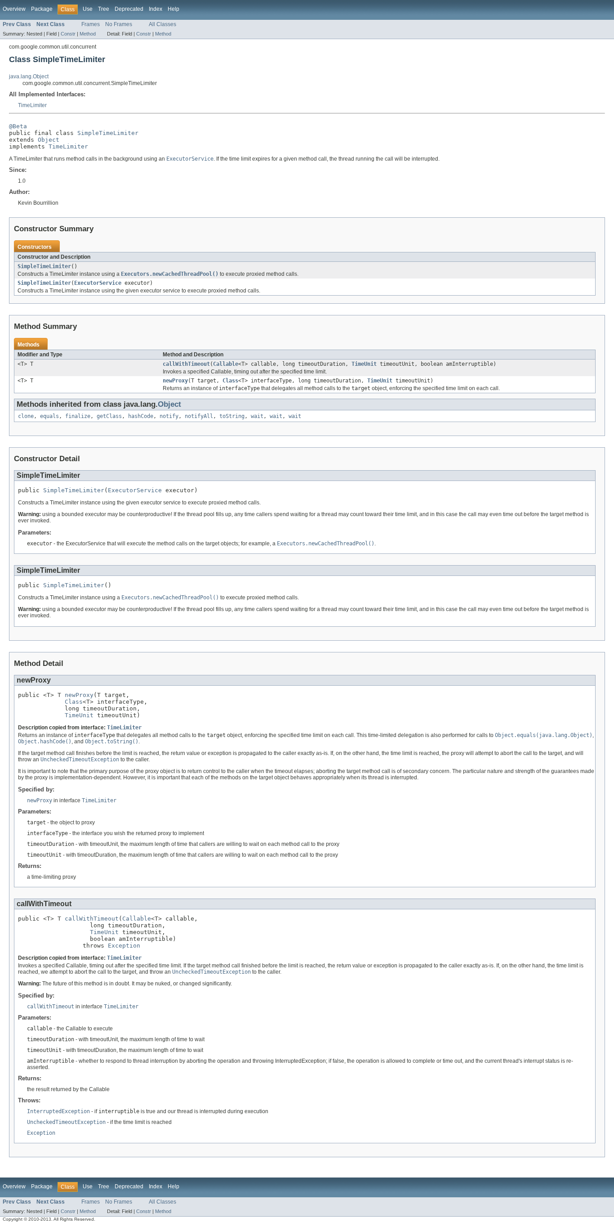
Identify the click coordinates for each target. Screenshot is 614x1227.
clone (26, 416)
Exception (124, 945)
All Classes (162, 24)
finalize (77, 416)
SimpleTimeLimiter (107, 133)
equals (49, 416)
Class (230, 381)
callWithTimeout (186, 364)
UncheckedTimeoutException (66, 1122)
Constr (68, 33)
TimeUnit (364, 364)
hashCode (140, 416)
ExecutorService (97, 283)
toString (232, 416)
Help (173, 9)
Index (155, 9)
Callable (225, 364)
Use (88, 9)
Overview (14, 9)
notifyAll (199, 416)
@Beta (18, 126)
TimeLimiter (32, 105)
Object (48, 139)
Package (42, 9)
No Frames (118, 24)
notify (169, 416)
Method (88, 33)
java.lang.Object (29, 76)
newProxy (175, 381)
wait (257, 416)
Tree (103, 9)
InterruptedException (58, 1111)
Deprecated (129, 9)
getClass (109, 416)
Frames (90, 24)
